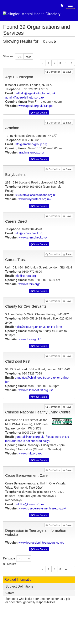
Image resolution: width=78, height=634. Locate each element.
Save (68, 71)
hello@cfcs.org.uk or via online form (38, 326)
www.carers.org (29, 284)
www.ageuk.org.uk (36, 106)
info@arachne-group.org (31, 144)
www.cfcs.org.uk (30, 339)
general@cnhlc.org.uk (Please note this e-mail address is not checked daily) (37, 438)
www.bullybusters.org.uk (35, 199)
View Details (40, 112)
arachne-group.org (31, 152)
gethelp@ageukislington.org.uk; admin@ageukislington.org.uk (30, 95)
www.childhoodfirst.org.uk (36, 390)
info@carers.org (25, 275)
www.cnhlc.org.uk (30, 453)
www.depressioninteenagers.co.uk (41, 542)
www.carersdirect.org (33, 237)
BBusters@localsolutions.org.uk (35, 195)
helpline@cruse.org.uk (29, 504)
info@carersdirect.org (29, 233)
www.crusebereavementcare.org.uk (42, 508)
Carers (9, 592)
